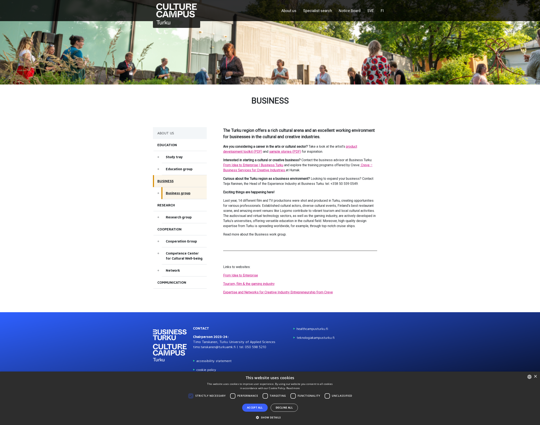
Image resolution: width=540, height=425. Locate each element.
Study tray (174, 157)
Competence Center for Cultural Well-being (184, 255)
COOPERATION (169, 229)
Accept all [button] (255, 407)
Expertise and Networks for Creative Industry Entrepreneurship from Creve (278, 292)
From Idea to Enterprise (240, 275)
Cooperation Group (181, 241)
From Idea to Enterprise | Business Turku (253, 165)
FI (382, 10)
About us (288, 10)
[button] (270, 417)
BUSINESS (165, 181)
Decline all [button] (284, 407)
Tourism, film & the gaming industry (249, 284)
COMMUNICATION (171, 282)
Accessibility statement (214, 361)
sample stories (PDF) (285, 152)
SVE (370, 10)
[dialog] (270, 398)
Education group (179, 169)
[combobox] (529, 377)
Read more (293, 388)
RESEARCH (166, 205)
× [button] (535, 376)
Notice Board (349, 10)
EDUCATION (167, 145)
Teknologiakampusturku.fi (316, 337)
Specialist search (317, 10)
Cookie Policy (206, 370)
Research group (179, 217)
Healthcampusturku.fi (312, 329)
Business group (178, 193)
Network (173, 270)
